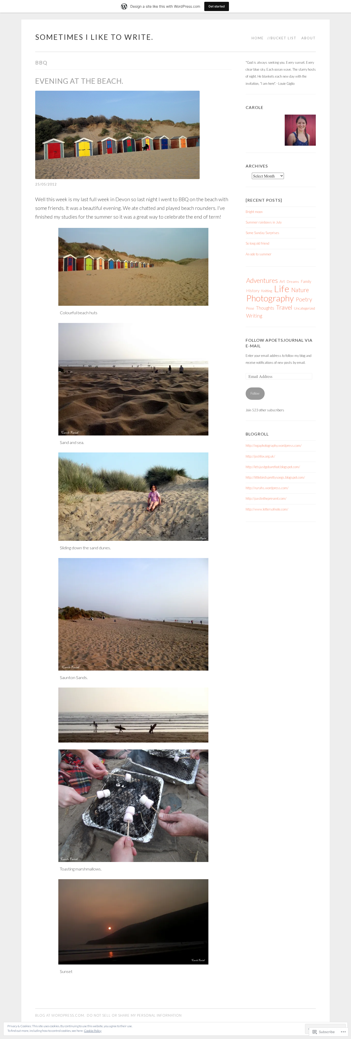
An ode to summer (258, 254)
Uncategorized (304, 308)
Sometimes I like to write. (94, 37)
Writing (254, 316)
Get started (216, 6)
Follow (255, 393)
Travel (284, 307)
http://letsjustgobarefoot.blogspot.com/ (273, 467)
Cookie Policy (92, 1031)
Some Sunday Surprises (262, 233)
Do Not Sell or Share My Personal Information (134, 1015)
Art (282, 281)
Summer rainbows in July (264, 222)
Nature (300, 289)
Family (306, 281)
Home (258, 38)
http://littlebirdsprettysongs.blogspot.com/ (275, 477)
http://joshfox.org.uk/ (260, 456)
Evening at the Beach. (79, 81)
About (308, 38)
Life (281, 288)
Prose (250, 308)
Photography (270, 298)
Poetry (304, 299)
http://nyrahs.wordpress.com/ (267, 488)
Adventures (262, 280)
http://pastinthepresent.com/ (266, 498)
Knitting (266, 291)
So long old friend (257, 243)
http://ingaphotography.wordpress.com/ (274, 445)
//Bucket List (282, 38)
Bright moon (254, 212)
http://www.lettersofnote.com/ (267, 509)
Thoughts (265, 308)
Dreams (293, 281)
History (253, 290)
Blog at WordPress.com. (60, 1015)
